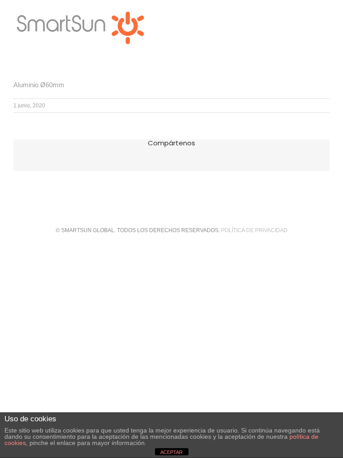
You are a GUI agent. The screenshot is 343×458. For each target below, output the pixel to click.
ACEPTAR (171, 452)
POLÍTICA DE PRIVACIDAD (254, 230)
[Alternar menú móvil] (326, 13)
